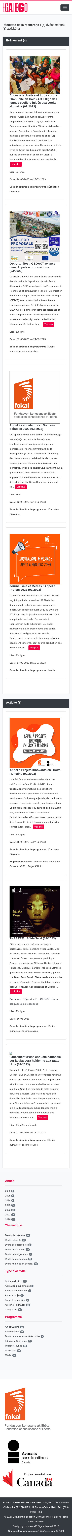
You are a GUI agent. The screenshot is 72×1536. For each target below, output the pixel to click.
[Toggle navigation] (64, 7)
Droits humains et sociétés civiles (24, 1336)
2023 (9, 1205)
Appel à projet (13, 1295)
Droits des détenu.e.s (17, 1244)
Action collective (15, 1281)
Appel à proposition (16, 1300)
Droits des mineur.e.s (18, 1259)
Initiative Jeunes (15, 1345)
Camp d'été (13, 1309)
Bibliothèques (14, 1331)
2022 (9, 1210)
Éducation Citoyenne (18, 1341)
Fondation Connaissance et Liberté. (43, 1516)
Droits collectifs (15, 1240)
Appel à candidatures (17, 1290)
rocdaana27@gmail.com (38, 1526)
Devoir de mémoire (17, 1235)
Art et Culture (14, 1326)
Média (10, 1355)
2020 (9, 1219)
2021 (9, 1214)
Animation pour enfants (18, 1285)
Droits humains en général (21, 1263)
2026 (9, 1191)
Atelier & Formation (17, 1304)
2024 (9, 1200)
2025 (9, 1195)
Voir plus (16, 164)
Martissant (12, 1350)
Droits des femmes (17, 1249)
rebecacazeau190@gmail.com (39, 1531)
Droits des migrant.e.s (18, 1254)
